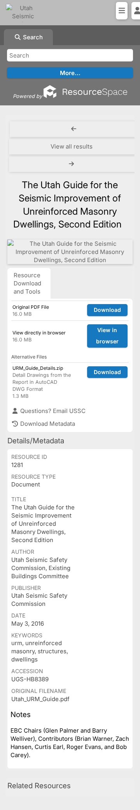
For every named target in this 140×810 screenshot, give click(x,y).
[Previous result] (74, 129)
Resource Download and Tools (27, 283)
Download (107, 309)
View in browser (107, 336)
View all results (72, 146)
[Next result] (72, 164)
